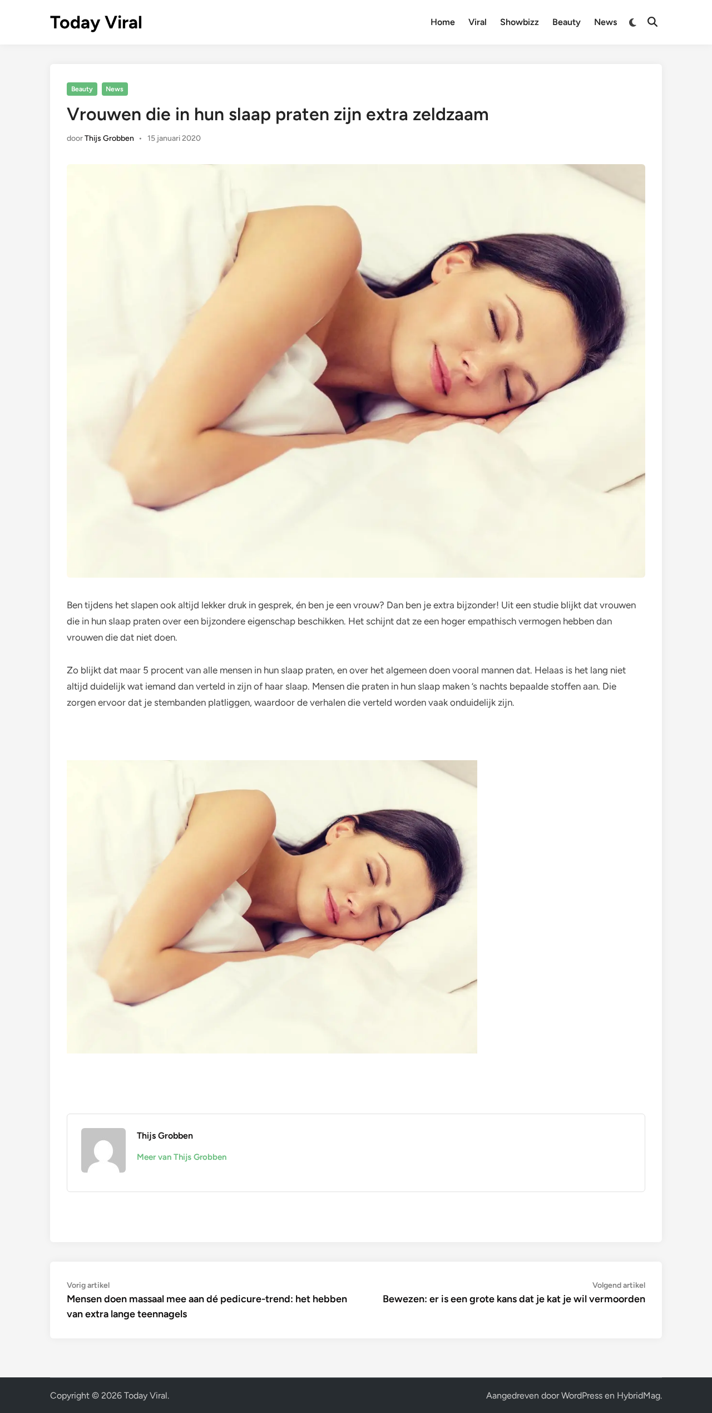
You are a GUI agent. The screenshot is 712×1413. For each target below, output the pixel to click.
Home (443, 22)
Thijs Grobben (109, 138)
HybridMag (638, 1395)
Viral (477, 22)
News (605, 22)
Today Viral (96, 22)
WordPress (581, 1395)
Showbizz (519, 22)
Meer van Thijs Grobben (181, 1157)
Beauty (566, 22)
